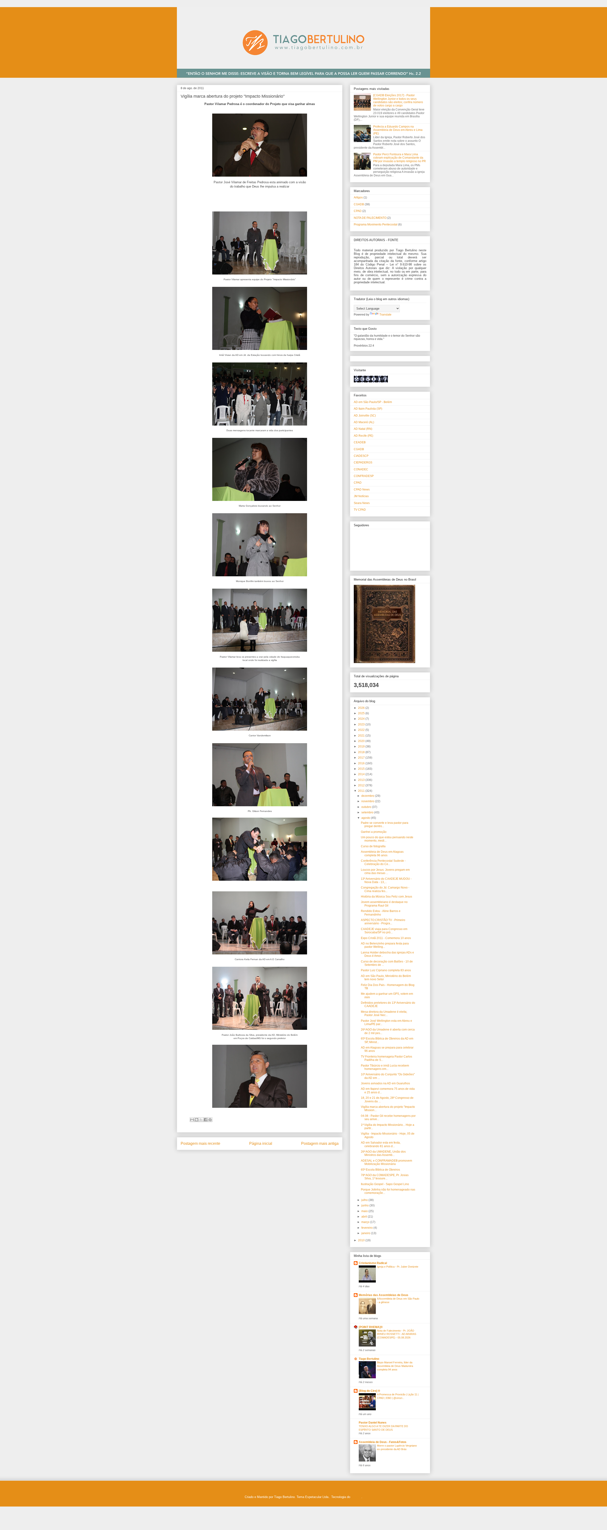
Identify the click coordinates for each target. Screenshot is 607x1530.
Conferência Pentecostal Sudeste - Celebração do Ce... (383, 862)
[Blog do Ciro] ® (369, 1391)
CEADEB (360, 442)
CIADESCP (361, 456)
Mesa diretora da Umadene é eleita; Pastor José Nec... (384, 1013)
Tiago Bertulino (369, 1359)
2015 (361, 768)
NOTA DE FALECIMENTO (370, 218)
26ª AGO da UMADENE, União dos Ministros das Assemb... (383, 1153)
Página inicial (260, 1143)
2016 (361, 763)
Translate (385, 314)
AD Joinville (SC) (365, 415)
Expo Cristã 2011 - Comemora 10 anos (386, 938)
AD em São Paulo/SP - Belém (373, 402)
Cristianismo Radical (373, 1263)
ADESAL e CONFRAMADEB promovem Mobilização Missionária (386, 1162)
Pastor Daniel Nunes (372, 1422)
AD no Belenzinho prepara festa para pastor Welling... (385, 945)
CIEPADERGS (363, 462)
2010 (361, 1240)
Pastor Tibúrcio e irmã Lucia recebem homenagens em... (385, 1067)
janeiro (366, 1233)
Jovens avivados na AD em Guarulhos (385, 1083)
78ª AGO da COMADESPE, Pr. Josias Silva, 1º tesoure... (385, 1176)
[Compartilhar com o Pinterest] (210, 1119)
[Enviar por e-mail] (192, 1119)
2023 (361, 724)
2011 (361, 790)
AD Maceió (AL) (364, 422)
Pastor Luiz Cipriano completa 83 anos (386, 970)
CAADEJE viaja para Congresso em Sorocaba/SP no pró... (384, 930)
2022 (361, 730)
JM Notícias (361, 496)
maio (364, 1211)
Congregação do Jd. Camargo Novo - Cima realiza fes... (385, 889)
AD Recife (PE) (363, 435)
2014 (361, 774)
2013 (361, 780)
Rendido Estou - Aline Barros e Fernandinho (380, 912)
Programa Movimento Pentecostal (375, 224)
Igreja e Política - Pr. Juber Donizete (397, 1266)
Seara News (362, 503)
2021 (361, 735)
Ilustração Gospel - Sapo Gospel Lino (385, 1184)
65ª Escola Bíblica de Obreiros (380, 1169)
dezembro (368, 795)
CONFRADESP (364, 476)
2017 (361, 757)
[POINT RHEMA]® (371, 1327)
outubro (366, 807)
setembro (367, 812)
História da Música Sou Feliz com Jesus (386, 896)
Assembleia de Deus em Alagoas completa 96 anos (382, 853)
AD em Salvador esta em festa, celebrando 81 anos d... (380, 1144)
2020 (361, 741)
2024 (361, 718)
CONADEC (361, 469)
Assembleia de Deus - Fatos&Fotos (382, 1442)
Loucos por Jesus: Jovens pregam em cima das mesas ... (385, 871)
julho (364, 1200)
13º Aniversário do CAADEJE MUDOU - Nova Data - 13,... (386, 880)
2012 (361, 785)
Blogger (356, 1497)
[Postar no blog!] (196, 1119)
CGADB (359, 204)
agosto (366, 818)
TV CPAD (360, 509)
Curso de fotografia (373, 846)
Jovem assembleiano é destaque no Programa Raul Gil (384, 903)
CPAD (358, 211)
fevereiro (367, 1227)
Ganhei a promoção (373, 832)
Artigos (358, 197)
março (365, 1222)
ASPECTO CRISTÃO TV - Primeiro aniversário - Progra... (383, 921)
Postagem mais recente (200, 1143)
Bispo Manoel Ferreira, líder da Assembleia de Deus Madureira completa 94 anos (395, 1366)
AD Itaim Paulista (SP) (368, 408)
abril (364, 1216)
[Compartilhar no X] (201, 1119)
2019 (361, 746)
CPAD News (362, 489)
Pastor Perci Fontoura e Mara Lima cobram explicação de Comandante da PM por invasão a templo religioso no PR (399, 158)
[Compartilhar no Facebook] (205, 1119)
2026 (361, 708)
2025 (361, 713)
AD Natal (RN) (363, 429)
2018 (361, 752)
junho (365, 1205)
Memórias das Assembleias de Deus (383, 1295)
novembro (368, 801)
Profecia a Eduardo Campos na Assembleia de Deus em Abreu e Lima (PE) (398, 130)
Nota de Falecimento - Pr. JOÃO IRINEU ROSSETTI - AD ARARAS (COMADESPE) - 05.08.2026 (396, 1334)
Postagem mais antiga (320, 1143)
